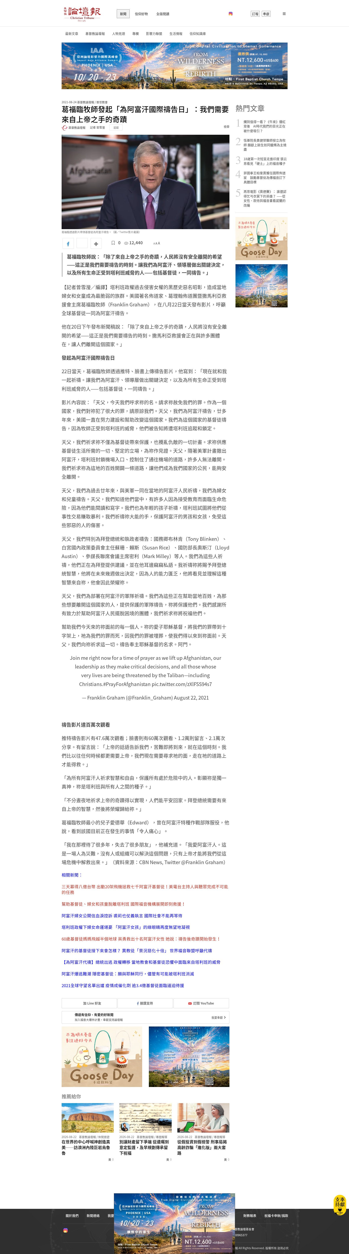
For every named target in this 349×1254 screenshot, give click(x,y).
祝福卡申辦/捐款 (276, 1215)
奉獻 (266, 13)
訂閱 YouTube (203, 1003)
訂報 (255, 13)
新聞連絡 (93, 1215)
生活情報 (175, 33)
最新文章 (71, 33)
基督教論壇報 (95, 33)
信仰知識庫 (198, 33)
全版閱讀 (162, 13)
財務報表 (249, 1215)
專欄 (135, 33)
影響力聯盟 (154, 33)
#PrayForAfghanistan (127, 684)
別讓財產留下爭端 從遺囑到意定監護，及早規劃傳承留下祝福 (144, 1147)
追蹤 (116, 127)
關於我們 (72, 1215)
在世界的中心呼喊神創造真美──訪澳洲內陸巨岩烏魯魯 (86, 1147)
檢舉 (226, 126)
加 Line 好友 (91, 1003)
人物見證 (118, 33)
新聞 (123, 13)
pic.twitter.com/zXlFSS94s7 (182, 684)
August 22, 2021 (191, 697)
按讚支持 (146, 1003)
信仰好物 (141, 13)
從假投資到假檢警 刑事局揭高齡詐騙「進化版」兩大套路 (202, 1147)
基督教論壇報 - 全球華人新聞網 (82, 13)
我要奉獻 (217, 1017)
